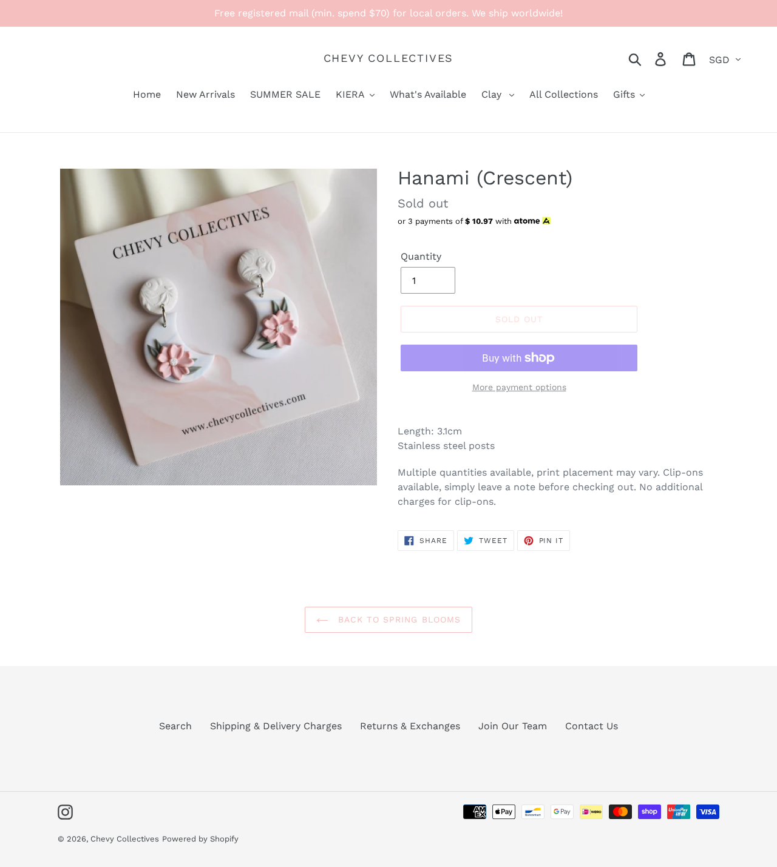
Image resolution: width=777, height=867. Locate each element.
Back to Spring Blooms (397, 619)
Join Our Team (512, 726)
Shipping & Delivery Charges (276, 726)
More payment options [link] (519, 387)
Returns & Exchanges (410, 726)
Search (175, 726)
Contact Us (591, 726)
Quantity (421, 256)
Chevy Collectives (389, 58)
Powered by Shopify (200, 838)
